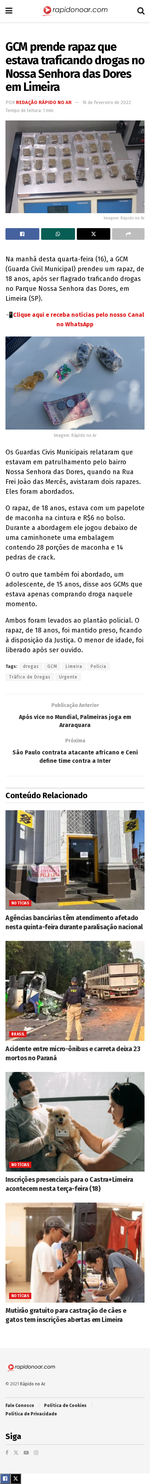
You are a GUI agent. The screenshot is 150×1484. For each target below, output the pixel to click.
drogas (31, 666)
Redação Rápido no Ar (44, 102)
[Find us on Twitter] (16, 1453)
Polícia (98, 666)
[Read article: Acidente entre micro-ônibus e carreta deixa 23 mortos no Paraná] (75, 991)
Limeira (74, 666)
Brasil (17, 1034)
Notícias (20, 903)
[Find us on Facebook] (6, 1453)
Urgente (68, 677)
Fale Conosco (19, 1405)
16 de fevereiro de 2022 (106, 102)
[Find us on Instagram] (36, 1453)
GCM (52, 666)
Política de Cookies (65, 1405)
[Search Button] (141, 11)
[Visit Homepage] (75, 11)
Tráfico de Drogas (30, 677)
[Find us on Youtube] (26, 1453)
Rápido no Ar (32, 1384)
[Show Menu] (8, 11)
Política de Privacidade (31, 1413)
